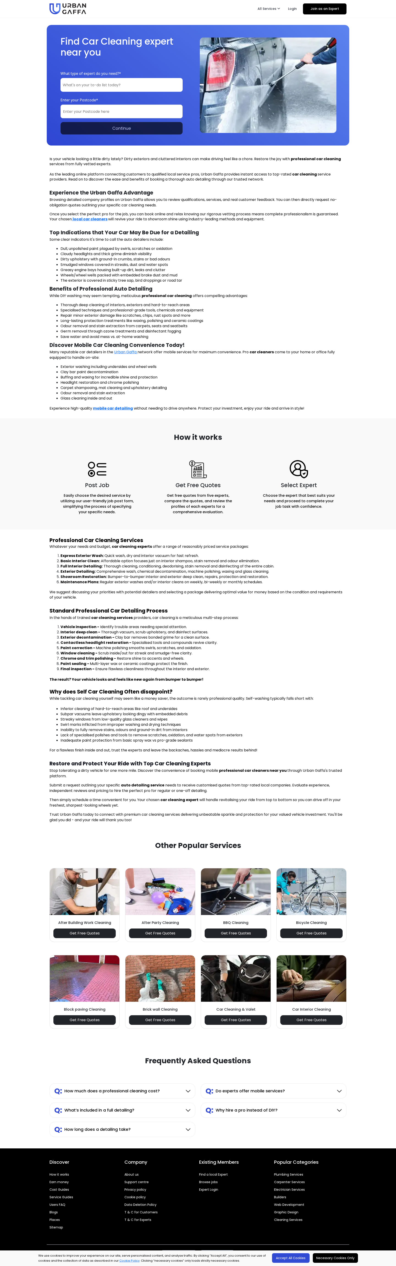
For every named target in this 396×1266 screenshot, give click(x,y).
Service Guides (61, 1197)
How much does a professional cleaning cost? (107, 1091)
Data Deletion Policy (140, 1204)
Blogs (54, 1212)
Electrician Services (289, 1189)
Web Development (289, 1204)
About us (131, 1174)
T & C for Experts (137, 1219)
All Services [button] (267, 8)
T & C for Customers (141, 1212)
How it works (59, 1174)
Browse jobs (208, 1182)
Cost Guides (59, 1189)
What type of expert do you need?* (90, 73)
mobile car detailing (113, 408)
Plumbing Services (288, 1174)
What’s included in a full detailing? (94, 1110)
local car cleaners (90, 219)
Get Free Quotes (85, 933)
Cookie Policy (129, 1260)
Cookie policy (135, 1197)
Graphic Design (286, 1212)
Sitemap (56, 1227)
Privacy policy (135, 1189)
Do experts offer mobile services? (245, 1091)
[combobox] (121, 85)
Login (292, 8)
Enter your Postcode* (79, 100)
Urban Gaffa (126, 352)
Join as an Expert (325, 8)
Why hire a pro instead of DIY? (242, 1110)
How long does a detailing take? (92, 1129)
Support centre (136, 1182)
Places (55, 1219)
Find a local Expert (213, 1174)
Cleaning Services (288, 1219)
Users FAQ (57, 1204)
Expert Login (208, 1189)
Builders (280, 1197)
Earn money (59, 1182)
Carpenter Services (289, 1182)
